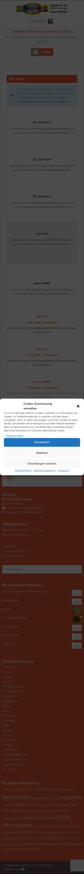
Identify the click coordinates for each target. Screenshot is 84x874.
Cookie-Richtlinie (23, 470)
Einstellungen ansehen (42, 463)
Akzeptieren (42, 442)
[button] (78, 406)
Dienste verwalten (14, 435)
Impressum (63, 470)
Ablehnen (42, 453)
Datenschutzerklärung (44, 470)
